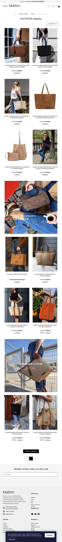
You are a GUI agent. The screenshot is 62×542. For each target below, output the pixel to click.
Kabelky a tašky (34, 523)
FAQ (32, 503)
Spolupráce (5, 527)
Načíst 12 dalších (31, 451)
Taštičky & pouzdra (35, 527)
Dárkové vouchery (35, 504)
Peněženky (33, 525)
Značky (4, 523)
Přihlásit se (51, 474)
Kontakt (33, 506)
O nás (32, 499)
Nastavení (12, 539)
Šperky (32, 528)
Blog (32, 501)
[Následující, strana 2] (31, 458)
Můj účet (33, 497)
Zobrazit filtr (52, 23)
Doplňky (33, 530)
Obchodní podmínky (7, 528)
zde (40, 535)
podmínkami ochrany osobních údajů (38, 479)
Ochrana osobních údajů (9, 530)
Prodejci (5, 525)
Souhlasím (50, 535)
